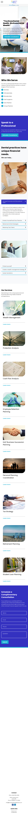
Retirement (14, 811)
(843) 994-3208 (15, 795)
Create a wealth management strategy (14, 269)
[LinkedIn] (15, 805)
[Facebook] (13, 805)
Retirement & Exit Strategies (10, 224)
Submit (5, 642)
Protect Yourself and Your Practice (12, 220)
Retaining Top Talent (9, 227)
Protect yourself (7, 266)
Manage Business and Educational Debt (12, 202)
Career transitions (8, 273)
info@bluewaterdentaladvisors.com (14, 802)
